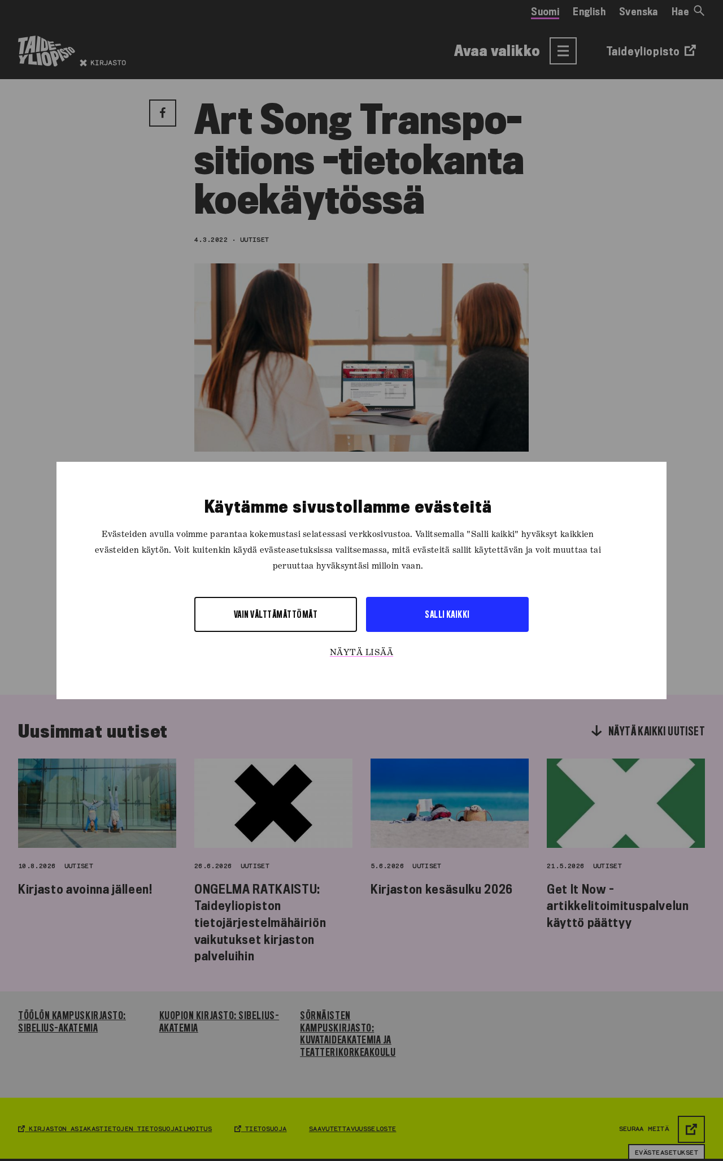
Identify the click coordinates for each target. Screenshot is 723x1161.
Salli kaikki (447, 614)
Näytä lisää (361, 652)
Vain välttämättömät (275, 614)
